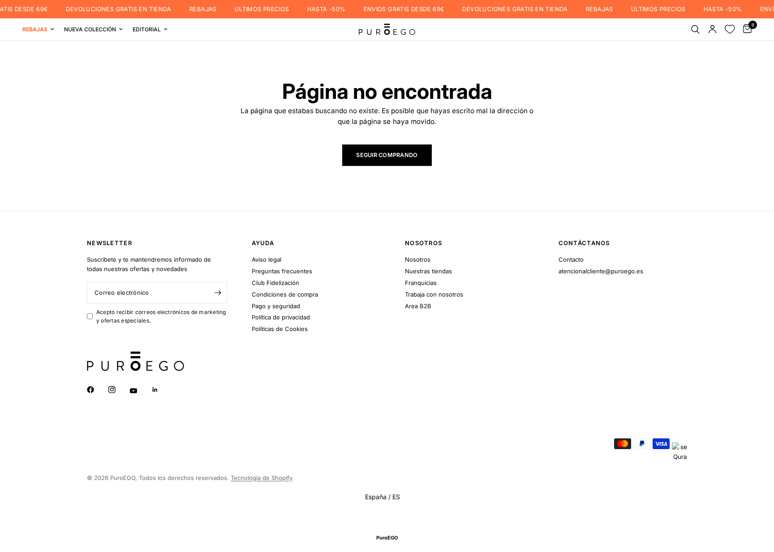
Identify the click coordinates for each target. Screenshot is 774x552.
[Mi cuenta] (712, 29)
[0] (745, 29)
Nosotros (417, 259)
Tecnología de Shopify (261, 477)
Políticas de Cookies (280, 328)
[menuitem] (40, 29)
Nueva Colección (90, 29)
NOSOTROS (423, 243)
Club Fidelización (275, 282)
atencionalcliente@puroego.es (601, 271)
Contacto (571, 259)
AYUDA (263, 243)
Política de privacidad (281, 317)
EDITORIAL (147, 29)
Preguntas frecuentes (282, 271)
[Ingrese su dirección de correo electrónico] (218, 292)
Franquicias (421, 282)
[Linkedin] (161, 389)
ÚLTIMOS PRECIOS (256, 9)
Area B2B (418, 306)
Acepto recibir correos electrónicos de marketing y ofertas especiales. (161, 316)
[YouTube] (140, 390)
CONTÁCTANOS (584, 243)
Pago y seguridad (276, 306)
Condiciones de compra (285, 294)
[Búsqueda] (695, 29)
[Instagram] (118, 389)
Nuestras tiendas (428, 271)
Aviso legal (266, 259)
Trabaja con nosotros (434, 294)
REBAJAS (197, 9)
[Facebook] (97, 389)
